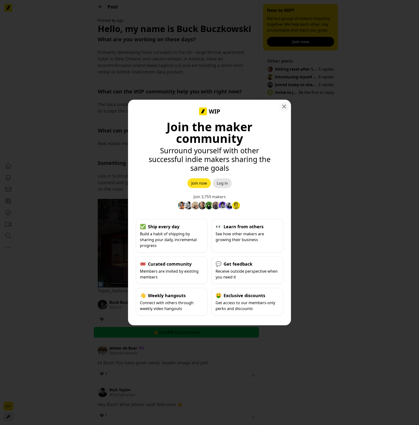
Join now (199, 183)
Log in (222, 183)
